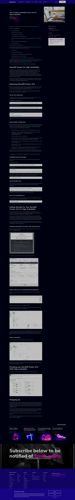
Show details (55, 497)
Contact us (44, 475)
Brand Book (44, 480)
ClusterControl (27, 1)
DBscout (36, 1)
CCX (32, 1)
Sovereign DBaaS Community (36, 476)
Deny (54, 494)
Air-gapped (25, 481)
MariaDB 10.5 (12, 28)
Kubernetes (25, 484)
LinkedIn (20, 417)
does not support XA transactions (26, 62)
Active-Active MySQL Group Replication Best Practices (57, 429)
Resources (44, 1)
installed (15, 228)
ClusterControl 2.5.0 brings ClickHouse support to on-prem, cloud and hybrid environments (30, 429)
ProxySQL (15, 409)
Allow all (54, 491)
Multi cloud (25, 485)
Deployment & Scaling (57, 35)
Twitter (15, 417)
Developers (34, 472)
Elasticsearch (11, 485)
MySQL (18, 477)
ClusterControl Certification (36, 479)
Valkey (18, 478)
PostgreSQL (11, 478)
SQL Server (18, 481)
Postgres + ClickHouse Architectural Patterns (13, 429)
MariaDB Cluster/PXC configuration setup (30, 125)
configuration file (16, 154)
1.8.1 (37, 26)
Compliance (44, 476)
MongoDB (10, 486)
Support (56, 1)
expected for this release (25, 59)
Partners (44, 479)
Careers (44, 478)
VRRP (33, 405)
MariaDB (55, 36)
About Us (44, 474)
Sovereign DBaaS (21, 1)
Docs (33, 474)
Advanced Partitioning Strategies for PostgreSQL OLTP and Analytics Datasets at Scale (44, 429)
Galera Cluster (50, 36)
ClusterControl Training (35, 478)
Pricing (40, 1)
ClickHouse (10, 481)
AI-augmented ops (26, 480)
